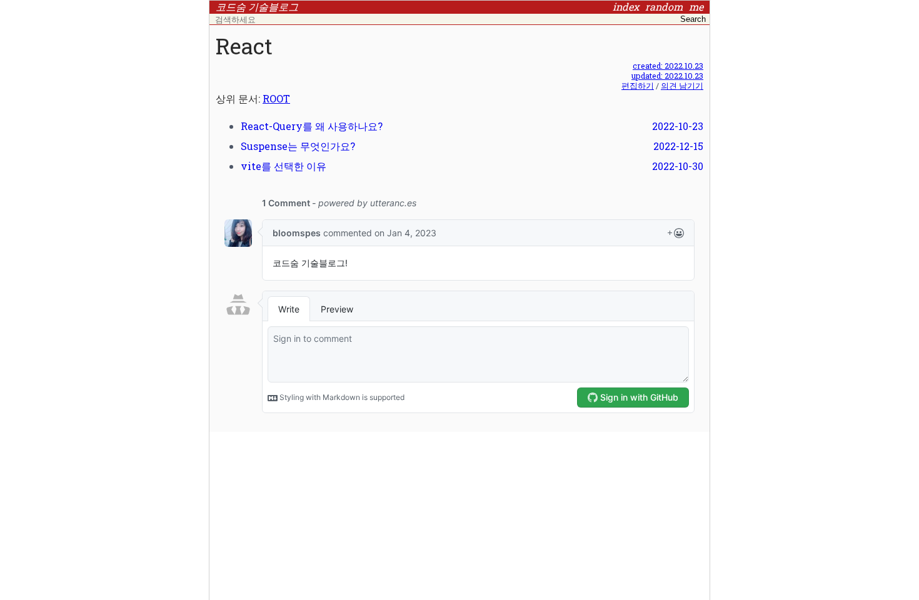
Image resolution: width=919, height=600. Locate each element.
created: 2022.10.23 (668, 66)
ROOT (276, 98)
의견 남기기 (682, 86)
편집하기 (637, 86)
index (626, 7)
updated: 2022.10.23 (667, 76)
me (696, 7)
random (664, 7)
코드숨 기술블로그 (257, 7)
